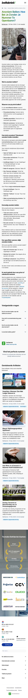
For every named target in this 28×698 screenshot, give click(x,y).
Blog (5, 8)
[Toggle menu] (25, 3)
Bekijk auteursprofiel (11, 344)
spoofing (20, 283)
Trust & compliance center (11, 690)
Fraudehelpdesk (6, 297)
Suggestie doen (18, 687)
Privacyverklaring (10, 687)
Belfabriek (4, 24)
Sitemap (20, 690)
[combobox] (14, 651)
